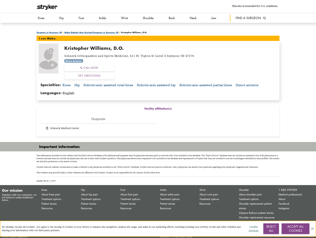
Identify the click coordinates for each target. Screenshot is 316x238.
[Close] (312, 229)
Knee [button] (41, 18)
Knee (67, 85)
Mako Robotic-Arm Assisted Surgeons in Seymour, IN (91, 32)
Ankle (163, 190)
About (281, 199)
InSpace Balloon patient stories (256, 213)
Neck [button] (193, 18)
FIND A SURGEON (249, 18)
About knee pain (50, 194)
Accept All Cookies (295, 229)
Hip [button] (61, 18)
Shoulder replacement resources (257, 217)
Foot (122, 190)
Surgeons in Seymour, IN (49, 32)
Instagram (283, 208)
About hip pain (89, 194)
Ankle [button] (102, 18)
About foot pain (129, 194)
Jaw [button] (213, 18)
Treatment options (51, 199)
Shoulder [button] (148, 18)
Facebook (284, 203)
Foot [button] (81, 18)
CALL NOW (90, 68)
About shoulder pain (250, 194)
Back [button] (172, 18)
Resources (47, 208)
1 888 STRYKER (287, 190)
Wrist (202, 190)
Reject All (271, 229)
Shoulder (244, 190)
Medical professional (290, 194)
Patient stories (49, 203)
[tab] (158, 109)
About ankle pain (169, 194)
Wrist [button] (124, 18)
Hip (77, 85)
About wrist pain (208, 194)
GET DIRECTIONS (89, 75)
